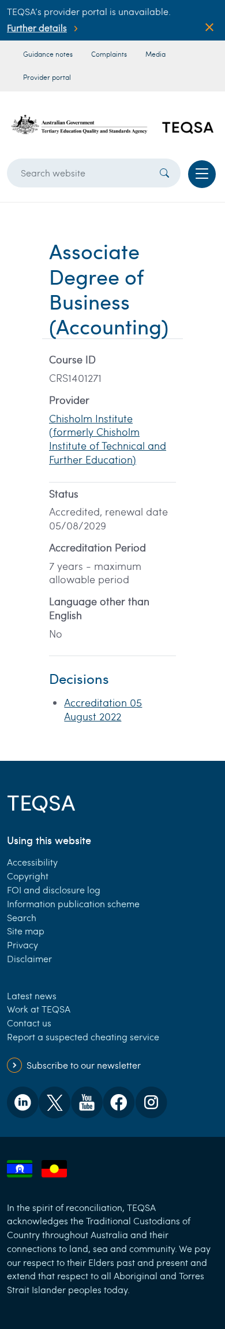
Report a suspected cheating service (83, 1036)
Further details (37, 27)
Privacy (22, 944)
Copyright (27, 876)
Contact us (29, 1023)
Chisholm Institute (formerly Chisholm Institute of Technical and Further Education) (107, 438)
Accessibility (32, 862)
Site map (25, 931)
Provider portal (47, 77)
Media (155, 53)
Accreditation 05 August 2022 (103, 709)
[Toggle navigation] (201, 174)
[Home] (112, 125)
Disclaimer (29, 958)
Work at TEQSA (38, 1009)
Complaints (109, 53)
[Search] (164, 173)
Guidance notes (48, 53)
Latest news (32, 995)
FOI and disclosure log (53, 889)
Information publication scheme (73, 903)
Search (21, 917)
